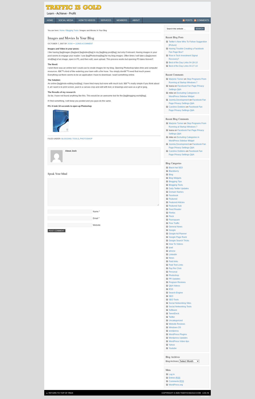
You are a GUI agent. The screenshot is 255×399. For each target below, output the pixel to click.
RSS (171, 289)
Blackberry (174, 171)
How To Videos (176, 244)
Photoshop (86, 139)
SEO (171, 296)
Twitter (172, 317)
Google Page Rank (178, 237)
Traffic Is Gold (75, 9)
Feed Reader (175, 209)
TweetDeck (174, 313)
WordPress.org (176, 385)
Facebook (173, 195)
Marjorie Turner (176, 79)
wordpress (174, 331)
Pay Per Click (175, 268)
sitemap (205, 396)
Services (106, 20)
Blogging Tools (70, 139)
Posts (188, 20)
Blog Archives (172, 361)
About (136, 20)
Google (172, 230)
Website (96, 225)
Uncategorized (176, 320)
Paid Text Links (176, 265)
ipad (171, 247)
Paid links (173, 261)
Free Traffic (174, 223)
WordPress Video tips (179, 341)
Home (50, 20)
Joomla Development (179, 100)
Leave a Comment (84, 44)
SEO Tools (174, 299)
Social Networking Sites (180, 303)
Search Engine (176, 292)
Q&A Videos (174, 286)
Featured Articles (177, 202)
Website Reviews (177, 324)
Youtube (173, 348)
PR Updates (174, 279)
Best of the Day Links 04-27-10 (183, 66)
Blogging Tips (175, 181)
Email (95, 218)
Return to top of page (61, 393)
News (171, 258)
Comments (203, 20)
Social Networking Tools (180, 306)
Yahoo (172, 345)
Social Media (65, 20)
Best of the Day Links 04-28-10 (183, 62)
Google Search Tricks (179, 240)
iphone (172, 251)
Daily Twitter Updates (179, 188)
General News (175, 226)
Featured (173, 199)
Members (122, 20)
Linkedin (173, 254)
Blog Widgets (175, 178)
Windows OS (175, 327)
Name (96, 211)
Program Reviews (177, 282)
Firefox (172, 213)
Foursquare (174, 220)
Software (173, 310)
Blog (171, 174)
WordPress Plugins (178, 334)
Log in (172, 374)
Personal (173, 272)
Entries (174, 378)
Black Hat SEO (176, 167)
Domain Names (176, 192)
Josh (70, 44)
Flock (171, 216)
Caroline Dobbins (177, 107)
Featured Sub (175, 206)
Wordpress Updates (178, 338)
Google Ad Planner (178, 233)
